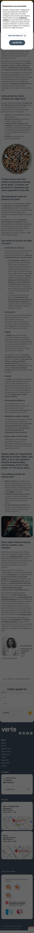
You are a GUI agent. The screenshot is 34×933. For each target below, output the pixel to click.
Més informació (15, 36)
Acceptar (17, 43)
